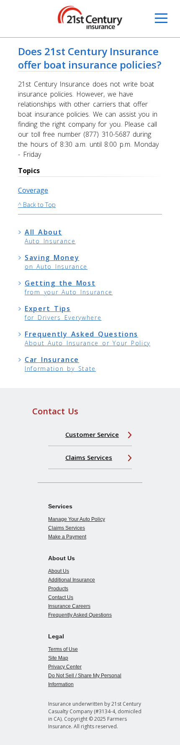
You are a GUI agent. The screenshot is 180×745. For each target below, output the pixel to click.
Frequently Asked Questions (80, 615)
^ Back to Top (37, 205)
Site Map (58, 658)
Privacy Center (65, 667)
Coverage (33, 190)
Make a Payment (67, 537)
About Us (58, 571)
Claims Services (88, 457)
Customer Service (92, 434)
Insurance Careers (69, 606)
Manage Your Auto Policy (76, 519)
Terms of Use (63, 649)
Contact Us (60, 597)
